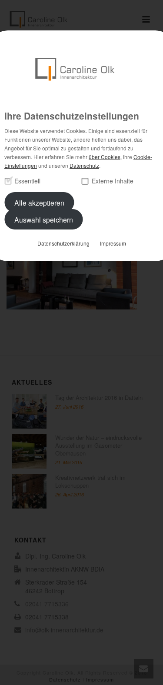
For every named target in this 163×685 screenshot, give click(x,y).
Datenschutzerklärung (63, 243)
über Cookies (104, 156)
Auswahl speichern (43, 219)
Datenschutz (84, 165)
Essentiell (27, 181)
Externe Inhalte (112, 181)
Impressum (113, 243)
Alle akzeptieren (39, 202)
